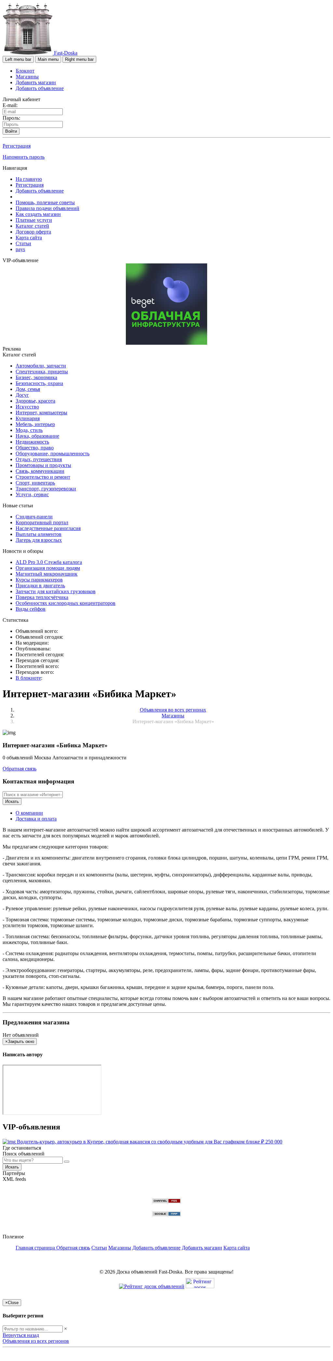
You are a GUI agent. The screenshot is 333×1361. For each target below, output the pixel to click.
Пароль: (11, 118)
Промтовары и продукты (43, 465)
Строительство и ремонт (43, 477)
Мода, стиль (29, 430)
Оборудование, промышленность (52, 453)
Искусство (27, 406)
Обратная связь (19, 768)
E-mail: (10, 105)
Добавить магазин (36, 82)
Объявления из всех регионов (36, 1341)
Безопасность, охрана (39, 383)
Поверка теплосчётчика (42, 597)
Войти (11, 131)
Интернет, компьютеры (41, 412)
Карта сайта (29, 237)
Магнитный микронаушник (46, 574)
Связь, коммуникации (40, 471)
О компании (29, 813)
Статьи (23, 243)
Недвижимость (32, 442)
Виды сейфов (31, 609)
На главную (29, 179)
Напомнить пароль (24, 157)
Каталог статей (32, 226)
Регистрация (17, 146)
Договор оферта (33, 231)
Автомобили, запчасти (41, 365)
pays (20, 249)
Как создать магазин (38, 214)
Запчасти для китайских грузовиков (56, 591)
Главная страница (36, 1247)
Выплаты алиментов (38, 534)
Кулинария (28, 418)
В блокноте (28, 678)
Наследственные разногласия (48, 528)
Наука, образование (37, 436)
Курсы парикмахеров (39, 579)
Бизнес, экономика (36, 377)
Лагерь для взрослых (39, 540)
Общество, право (35, 447)
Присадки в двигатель (40, 585)
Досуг (22, 395)
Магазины (27, 76)
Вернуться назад (21, 1335)
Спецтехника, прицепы (42, 371)
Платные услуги (34, 220)
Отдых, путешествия (39, 459)
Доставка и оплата (36, 818)
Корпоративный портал (42, 522)
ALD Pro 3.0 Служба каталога (49, 562)
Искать (12, 801)
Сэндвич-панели (34, 516)
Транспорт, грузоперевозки (46, 488)
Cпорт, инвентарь (35, 483)
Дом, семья (28, 389)
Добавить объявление (40, 88)
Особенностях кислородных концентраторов (65, 603)
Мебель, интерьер (35, 424)
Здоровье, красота (35, 401)
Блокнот (25, 70)
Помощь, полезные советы (45, 202)
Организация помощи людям (48, 568)
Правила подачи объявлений (47, 208)
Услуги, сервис (32, 494)
